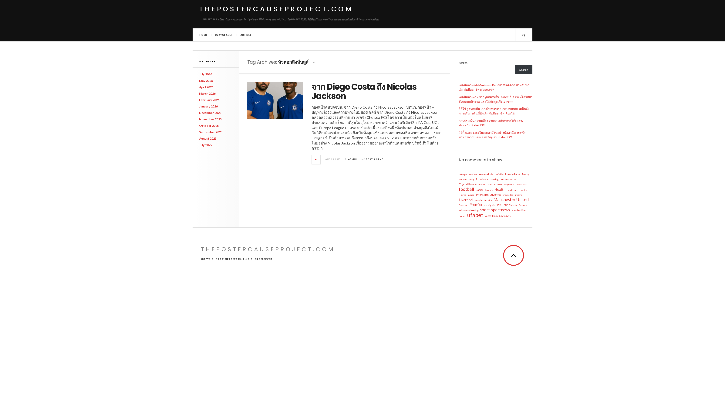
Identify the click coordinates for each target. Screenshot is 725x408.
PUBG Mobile (511, 205)
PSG (499, 204)
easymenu (509, 184)
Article (245, 35)
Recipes (523, 205)
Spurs (462, 216)
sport (485, 209)
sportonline (518, 210)
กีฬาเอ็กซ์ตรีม (505, 216)
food (525, 184)
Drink (490, 184)
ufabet (475, 215)
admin (352, 159)
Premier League (482, 204)
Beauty (526, 174)
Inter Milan (482, 194)
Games (480, 189)
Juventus (495, 194)
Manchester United (511, 199)
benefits (463, 179)
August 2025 (208, 138)
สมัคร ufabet (224, 35)
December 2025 (210, 112)
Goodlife (489, 190)
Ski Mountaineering (468, 210)
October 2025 (209, 125)
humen (470, 195)
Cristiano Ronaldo (508, 179)
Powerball (463, 205)
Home (203, 35)
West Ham (491, 216)
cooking (494, 179)
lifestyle (518, 195)
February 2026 (209, 100)
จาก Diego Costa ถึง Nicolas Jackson (364, 91)
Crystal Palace (468, 184)
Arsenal (484, 174)
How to (462, 194)
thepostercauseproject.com (276, 9)
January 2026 (208, 106)
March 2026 (207, 93)
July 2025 (205, 145)
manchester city (483, 200)
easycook (498, 184)
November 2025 (210, 119)
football (466, 189)
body (471, 179)
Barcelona (512, 174)
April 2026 (206, 87)
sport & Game (373, 159)
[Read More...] (316, 159)
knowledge (508, 195)
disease (481, 184)
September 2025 (210, 132)
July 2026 (205, 74)
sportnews (500, 209)
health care (512, 190)
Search (463, 62)
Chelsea (482, 179)
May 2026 (206, 80)
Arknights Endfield (468, 174)
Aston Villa (497, 174)
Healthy (523, 190)
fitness (518, 184)
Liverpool (466, 200)
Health (499, 189)
